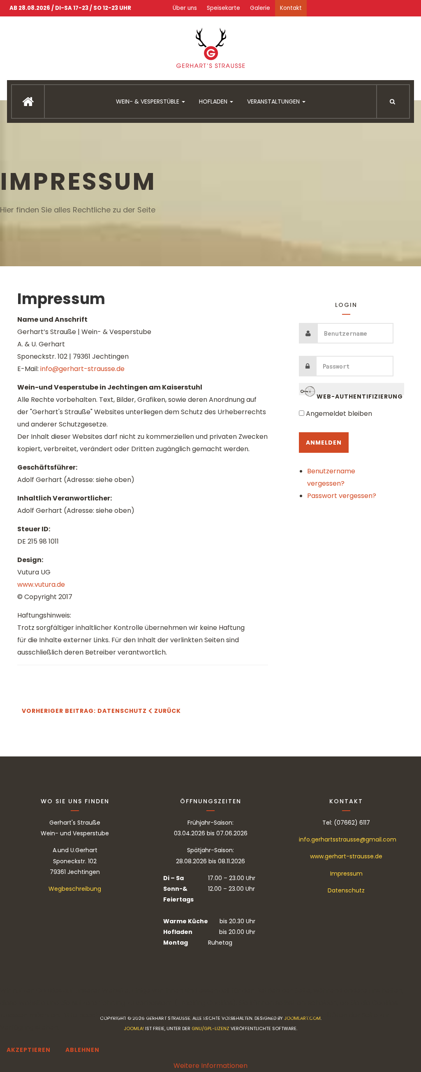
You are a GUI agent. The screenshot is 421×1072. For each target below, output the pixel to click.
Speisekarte (223, 8)
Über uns (185, 8)
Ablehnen (82, 1050)
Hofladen (214, 101)
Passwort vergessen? (341, 495)
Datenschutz (346, 890)
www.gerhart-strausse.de (346, 856)
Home (28, 101)
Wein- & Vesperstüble (148, 101)
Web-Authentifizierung (359, 393)
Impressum (61, 298)
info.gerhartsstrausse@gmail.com (347, 839)
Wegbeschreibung (75, 889)
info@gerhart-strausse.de (82, 368)
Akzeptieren (29, 1050)
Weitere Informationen (210, 1065)
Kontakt (291, 8)
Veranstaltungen (274, 101)
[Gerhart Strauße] (210, 49)
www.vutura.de (41, 584)
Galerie (260, 8)
